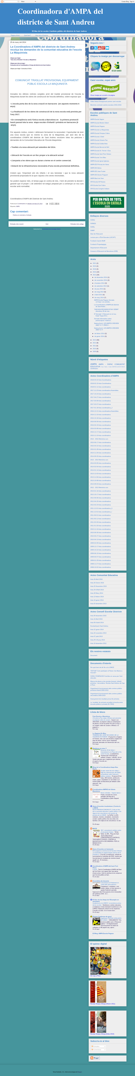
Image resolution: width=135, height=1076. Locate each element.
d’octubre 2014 (99, 283)
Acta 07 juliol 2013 (96, 636)
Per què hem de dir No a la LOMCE (102, 667)
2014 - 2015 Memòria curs (99, 439)
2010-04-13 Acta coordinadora (100, 539)
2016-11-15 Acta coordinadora (100, 414)
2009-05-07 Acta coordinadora (100, 557)
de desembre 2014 (101, 277)
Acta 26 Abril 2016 (96, 579)
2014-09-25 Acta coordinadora (100, 456)
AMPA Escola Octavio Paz (99, 140)
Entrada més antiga (77, 224)
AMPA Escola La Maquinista (99, 130)
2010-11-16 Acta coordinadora (100, 529)
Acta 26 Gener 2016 (97, 583)
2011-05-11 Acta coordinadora (100, 518)
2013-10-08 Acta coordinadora (100, 480)
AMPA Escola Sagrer (97, 119)
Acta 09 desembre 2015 (98, 615)
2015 (95, 272)
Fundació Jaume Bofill (97, 241)
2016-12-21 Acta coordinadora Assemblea (104, 411)
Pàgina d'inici (15, 35)
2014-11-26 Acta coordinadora (100, 453)
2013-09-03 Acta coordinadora (100, 484)
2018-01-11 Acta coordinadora (100, 387)
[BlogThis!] (52, 204)
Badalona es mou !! (100, 748)
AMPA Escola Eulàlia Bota (98, 143)
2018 (95, 269)
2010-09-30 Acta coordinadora (100, 532)
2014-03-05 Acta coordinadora (100, 463)
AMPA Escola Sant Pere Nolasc (100, 154)
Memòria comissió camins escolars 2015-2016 (105, 105)
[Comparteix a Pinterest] (58, 204)
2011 (94, 346)
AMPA (18, 206)
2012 (95, 343)
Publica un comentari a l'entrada (22, 215)
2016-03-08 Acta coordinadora (100, 428)
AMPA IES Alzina (95, 168)
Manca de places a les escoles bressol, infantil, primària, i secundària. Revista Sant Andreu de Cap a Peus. (107, 683)
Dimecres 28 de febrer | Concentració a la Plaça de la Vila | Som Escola (111, 752)
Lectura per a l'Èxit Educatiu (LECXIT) (103, 237)
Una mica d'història (41, 35)
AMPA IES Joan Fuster (97, 171)
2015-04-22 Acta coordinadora (100, 446)
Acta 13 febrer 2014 (97, 596)
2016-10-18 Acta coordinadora (100, 418)
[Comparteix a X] (54, 204)
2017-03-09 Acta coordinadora (100, 401)
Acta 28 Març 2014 (96, 593)
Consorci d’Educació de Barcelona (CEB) (104, 251)
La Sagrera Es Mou (99, 733)
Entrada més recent (16, 224)
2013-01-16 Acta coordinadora (100, 491)
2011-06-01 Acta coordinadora (100, 515)
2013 (95, 340)
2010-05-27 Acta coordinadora (100, 536)
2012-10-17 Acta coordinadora (100, 494)
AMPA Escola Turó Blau (98, 157)
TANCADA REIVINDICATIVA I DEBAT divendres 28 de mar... (106, 310)
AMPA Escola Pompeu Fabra (100, 133)
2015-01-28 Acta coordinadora (100, 449)
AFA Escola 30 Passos (97, 182)
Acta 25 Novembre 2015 (98, 586)
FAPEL (92, 227)
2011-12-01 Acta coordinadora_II (101, 508)
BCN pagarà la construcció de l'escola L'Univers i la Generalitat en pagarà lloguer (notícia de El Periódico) (107, 852)
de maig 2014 (99, 292)
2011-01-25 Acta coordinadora (100, 525)
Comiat (95, 869)
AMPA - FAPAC (106, 364)
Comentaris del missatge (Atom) (51, 229)
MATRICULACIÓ (116, 366)
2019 (95, 266)
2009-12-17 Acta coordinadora (100, 546)
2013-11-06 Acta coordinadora (100, 477)
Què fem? (27, 35)
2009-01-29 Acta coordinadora (100, 560)
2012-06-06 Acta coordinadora (100, 498)
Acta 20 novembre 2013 (98, 633)
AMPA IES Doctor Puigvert (99, 175)
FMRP (92, 230)
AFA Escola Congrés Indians (99, 189)
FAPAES (93, 223)
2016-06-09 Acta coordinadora (100, 421)
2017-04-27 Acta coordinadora (100, 397)
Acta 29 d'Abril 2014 (97, 590)
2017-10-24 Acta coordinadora (100, 394)
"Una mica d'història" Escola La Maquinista (23, 59)
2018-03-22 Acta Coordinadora (100, 380)
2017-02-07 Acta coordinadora (100, 404)
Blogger (79, 1072)
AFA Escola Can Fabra (97, 185)
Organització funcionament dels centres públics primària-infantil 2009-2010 (106, 689)
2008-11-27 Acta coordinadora (100, 564)
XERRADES (94, 368)
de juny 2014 (99, 289)
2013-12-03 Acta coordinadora (100, 473)
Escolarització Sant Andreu (99, 626)
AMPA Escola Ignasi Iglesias (99, 161)
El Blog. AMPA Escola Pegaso (103, 933)
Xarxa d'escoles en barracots (103, 849)
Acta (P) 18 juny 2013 (97, 640)
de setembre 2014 (100, 286)
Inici (47, 224)
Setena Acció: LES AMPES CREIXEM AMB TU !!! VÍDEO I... (106, 324)
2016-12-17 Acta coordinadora (100, 432)
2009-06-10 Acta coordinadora (100, 553)
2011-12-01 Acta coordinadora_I (101, 512)
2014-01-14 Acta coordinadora (100, 470)
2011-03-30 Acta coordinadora (100, 522)
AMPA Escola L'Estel (97, 136)
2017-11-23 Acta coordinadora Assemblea (104, 390)
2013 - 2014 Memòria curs (99, 460)
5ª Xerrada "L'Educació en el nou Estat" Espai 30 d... (105, 315)
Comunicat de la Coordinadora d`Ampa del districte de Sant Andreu (30, 65)
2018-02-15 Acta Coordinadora (100, 383)
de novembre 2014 (101, 280)
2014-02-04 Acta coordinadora (100, 466)
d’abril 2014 (98, 294)
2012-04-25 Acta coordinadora (100, 501)
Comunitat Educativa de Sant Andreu (65, 35)
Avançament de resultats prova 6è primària (104, 699)
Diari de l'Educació (96, 234)
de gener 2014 (99, 336)
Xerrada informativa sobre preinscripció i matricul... (103, 319)
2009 (95, 351)
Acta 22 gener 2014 (97, 629)
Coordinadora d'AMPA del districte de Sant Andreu (60, 16)
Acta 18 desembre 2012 (98, 643)
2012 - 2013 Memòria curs (99, 487)
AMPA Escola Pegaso (97, 126)
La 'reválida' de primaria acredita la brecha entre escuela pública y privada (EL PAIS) (106, 703)
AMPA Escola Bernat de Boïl (99, 147)
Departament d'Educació (98, 248)
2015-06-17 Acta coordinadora (100, 442)
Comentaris (97, 1050)
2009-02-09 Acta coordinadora (100, 543)
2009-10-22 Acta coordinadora (100, 550)
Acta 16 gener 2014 (97, 600)
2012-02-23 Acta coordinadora (100, 505)
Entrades (96, 1046)
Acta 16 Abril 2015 (96, 619)
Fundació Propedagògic (98, 244)
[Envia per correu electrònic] (50, 204)
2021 (95, 263)
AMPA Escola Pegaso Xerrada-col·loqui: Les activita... (104, 301)
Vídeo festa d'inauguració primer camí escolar (105, 101)
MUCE (123, 366)
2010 (95, 348)
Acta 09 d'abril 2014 (97, 622)
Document (93, 655)
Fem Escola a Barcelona (101, 716)
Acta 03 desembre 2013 (98, 603)
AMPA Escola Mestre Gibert (99, 123)
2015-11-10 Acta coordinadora (100, 435)
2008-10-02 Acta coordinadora (100, 567)
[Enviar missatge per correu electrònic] (46, 203)
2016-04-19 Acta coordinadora (100, 425)
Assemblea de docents (101, 881)
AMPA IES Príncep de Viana (99, 164)
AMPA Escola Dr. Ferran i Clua (100, 150)
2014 (95, 275)
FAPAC (92, 220)
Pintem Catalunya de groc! (102, 916)
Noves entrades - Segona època (111, 793)
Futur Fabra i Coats (106, 366)
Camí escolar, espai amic (90, 35)
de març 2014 (99, 297)
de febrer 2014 (99, 333)
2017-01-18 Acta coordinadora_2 (101, 408)
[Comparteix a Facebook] (56, 204)
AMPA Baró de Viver (97, 178)
